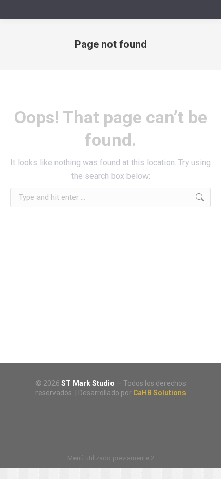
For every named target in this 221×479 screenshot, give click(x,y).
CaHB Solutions (159, 393)
